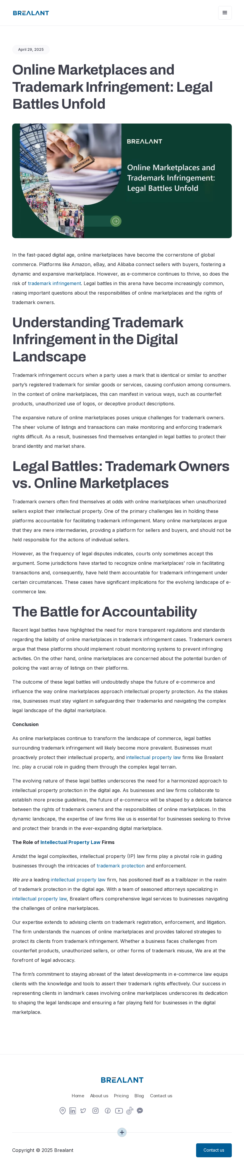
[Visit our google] (62, 1111)
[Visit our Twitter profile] (83, 1111)
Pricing (121, 1095)
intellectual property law (153, 757)
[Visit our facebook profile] (107, 1111)
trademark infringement (54, 283)
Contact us (161, 1095)
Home (78, 1095)
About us (99, 1095)
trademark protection (121, 866)
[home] (30, 13)
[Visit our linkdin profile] (72, 1111)
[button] (225, 13)
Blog (139, 1095)
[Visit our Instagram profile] (95, 1111)
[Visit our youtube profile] (119, 1112)
